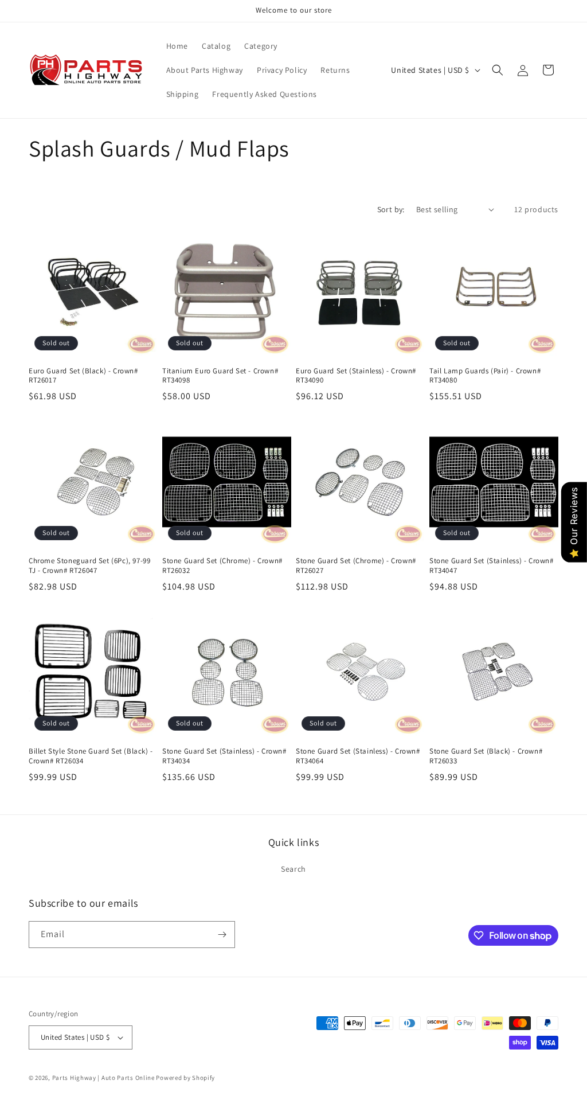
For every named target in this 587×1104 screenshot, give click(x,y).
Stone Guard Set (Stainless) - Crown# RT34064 (358, 756)
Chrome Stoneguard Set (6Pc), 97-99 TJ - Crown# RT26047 (89, 565)
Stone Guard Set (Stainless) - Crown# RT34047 (491, 565)
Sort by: (391, 209)
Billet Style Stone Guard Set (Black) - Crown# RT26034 (91, 756)
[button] (497, 70)
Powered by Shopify (185, 1078)
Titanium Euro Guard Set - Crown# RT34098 (220, 375)
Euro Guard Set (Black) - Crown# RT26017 (83, 375)
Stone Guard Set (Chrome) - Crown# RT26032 (222, 565)
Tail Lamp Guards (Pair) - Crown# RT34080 (485, 375)
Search (293, 869)
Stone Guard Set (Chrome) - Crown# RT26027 (356, 565)
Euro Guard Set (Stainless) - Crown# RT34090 (356, 375)
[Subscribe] (221, 934)
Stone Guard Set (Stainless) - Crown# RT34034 (224, 756)
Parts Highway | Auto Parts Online (103, 1078)
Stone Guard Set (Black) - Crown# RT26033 (485, 756)
